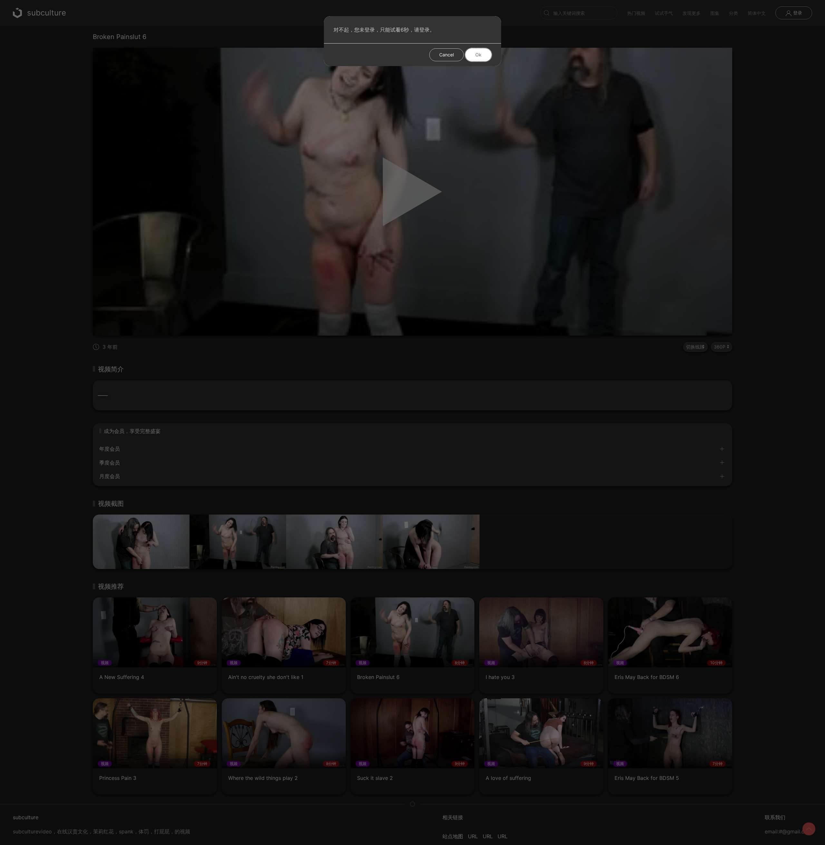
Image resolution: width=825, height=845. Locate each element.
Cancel (446, 54)
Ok (478, 54)
